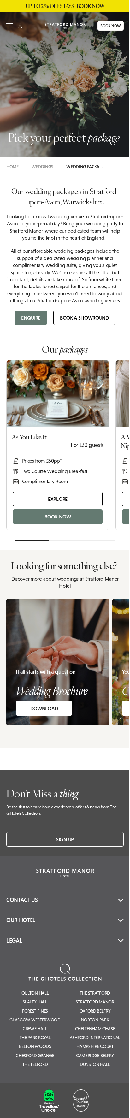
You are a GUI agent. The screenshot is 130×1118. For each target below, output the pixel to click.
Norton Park (95, 1019)
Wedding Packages (85, 166)
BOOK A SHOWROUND (84, 318)
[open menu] (9, 25)
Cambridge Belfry (95, 1055)
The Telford (35, 1064)
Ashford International (95, 1037)
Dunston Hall (95, 1064)
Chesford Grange (35, 1055)
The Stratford (95, 993)
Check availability (87, 1107)
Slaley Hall (35, 1001)
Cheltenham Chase (95, 1028)
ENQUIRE (30, 318)
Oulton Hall (35, 993)
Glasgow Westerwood (34, 1019)
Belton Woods (35, 1046)
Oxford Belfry (95, 1011)
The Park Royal (35, 1037)
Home (12, 166)
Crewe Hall (35, 1028)
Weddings (42, 166)
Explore (58, 499)
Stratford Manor (95, 1001)
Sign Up (65, 839)
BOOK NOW (106, 26)
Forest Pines (35, 1011)
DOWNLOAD (44, 708)
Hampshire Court (94, 1046)
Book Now (57, 516)
